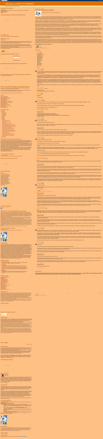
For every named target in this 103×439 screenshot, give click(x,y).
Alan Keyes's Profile (3, 207)
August (3, 115)
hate (65, 20)
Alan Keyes (6, 374)
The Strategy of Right (4, 107)
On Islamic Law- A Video (5, 121)
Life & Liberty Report (4, 286)
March (3, 119)
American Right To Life (4, 281)
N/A (37, 190)
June (3, 117)
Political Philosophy (3, 103)
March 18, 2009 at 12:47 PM (40, 163)
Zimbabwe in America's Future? (6, 120)
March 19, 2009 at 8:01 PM (40, 227)
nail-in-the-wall (39, 100)
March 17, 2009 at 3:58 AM (40, 68)
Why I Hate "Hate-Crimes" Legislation (44, 10)
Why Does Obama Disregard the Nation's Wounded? (9, 126)
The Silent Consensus (41, 88)
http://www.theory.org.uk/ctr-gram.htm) (15, 258)
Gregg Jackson (3, 287)
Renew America (3, 288)
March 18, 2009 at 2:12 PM (40, 189)
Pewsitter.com (3, 283)
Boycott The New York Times (5, 289)
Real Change (3, 105)
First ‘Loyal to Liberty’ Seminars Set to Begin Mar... (8, 128)
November (3, 113)
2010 (2, 110)
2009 (2, 111)
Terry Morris (39, 69)
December (3, 112)
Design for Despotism (40, 48)
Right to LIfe (2, 106)
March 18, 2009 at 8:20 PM (40, 192)
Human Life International (4, 279)
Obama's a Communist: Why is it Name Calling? (8, 133)
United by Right (4, 122)
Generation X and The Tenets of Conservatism (8, 131)
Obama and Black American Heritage (6, 102)
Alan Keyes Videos (3, 96)
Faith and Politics (3, 99)
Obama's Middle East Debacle (6, 271)
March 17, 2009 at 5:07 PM (40, 110)
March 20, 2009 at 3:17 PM (40, 267)
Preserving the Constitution (46, 48)
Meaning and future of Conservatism (6, 101)
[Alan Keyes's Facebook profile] (1, 208)
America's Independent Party (5, 277)
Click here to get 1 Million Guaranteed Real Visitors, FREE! (9, 436)
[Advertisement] (4, 30)
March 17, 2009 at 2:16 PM (40, 92)
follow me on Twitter (29, 344)
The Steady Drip (8, 36)
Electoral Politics (3, 98)
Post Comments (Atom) (43, 295)
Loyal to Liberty (6, 357)
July (3, 116)
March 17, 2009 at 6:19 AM (40, 87)
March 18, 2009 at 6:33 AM (40, 136)
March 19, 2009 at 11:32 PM (40, 253)
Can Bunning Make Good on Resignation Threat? (8, 135)
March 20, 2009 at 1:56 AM (40, 263)
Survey (2, 36)
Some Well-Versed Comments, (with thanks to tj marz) (9, 124)
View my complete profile (4, 382)
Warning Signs (4, 270)
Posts (2, 313)
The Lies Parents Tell (4, 262)
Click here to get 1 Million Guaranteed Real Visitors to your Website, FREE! (11, 230)
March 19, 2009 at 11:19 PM (40, 241)
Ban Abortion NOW (3, 284)
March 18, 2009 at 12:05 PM (40, 157)
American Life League (4, 282)
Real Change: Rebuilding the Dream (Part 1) (7, 134)
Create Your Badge (7, 207)
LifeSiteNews (3, 278)
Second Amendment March (4, 280)
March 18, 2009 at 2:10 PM (40, 182)
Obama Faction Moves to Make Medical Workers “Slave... (9, 130)
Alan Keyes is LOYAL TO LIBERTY (19, 3)
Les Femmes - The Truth (5, 261)
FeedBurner (18, 60)
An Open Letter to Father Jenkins (6, 123)
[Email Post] (44, 47)
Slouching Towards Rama (5, 132)
